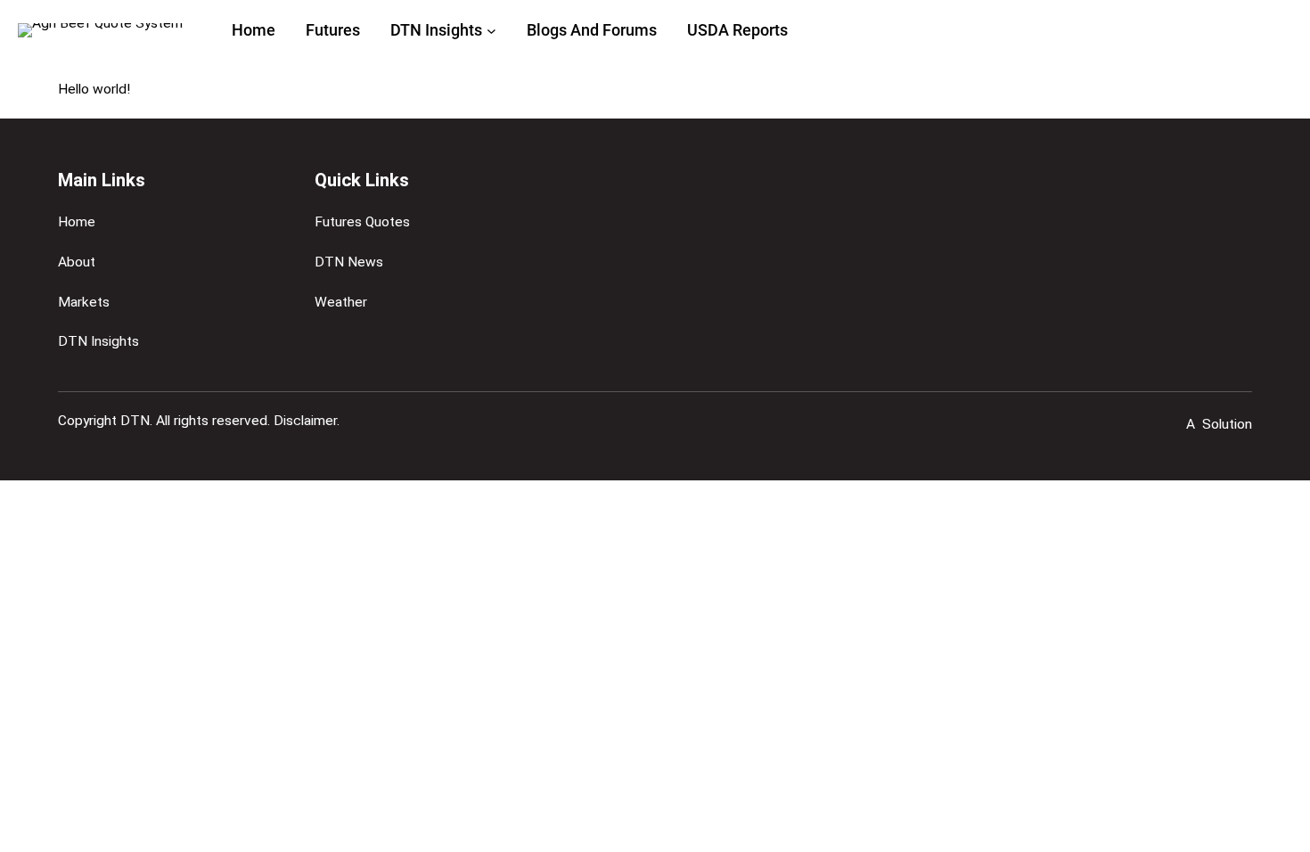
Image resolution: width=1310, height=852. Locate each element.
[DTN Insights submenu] (491, 31)
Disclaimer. (307, 421)
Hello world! (94, 89)
